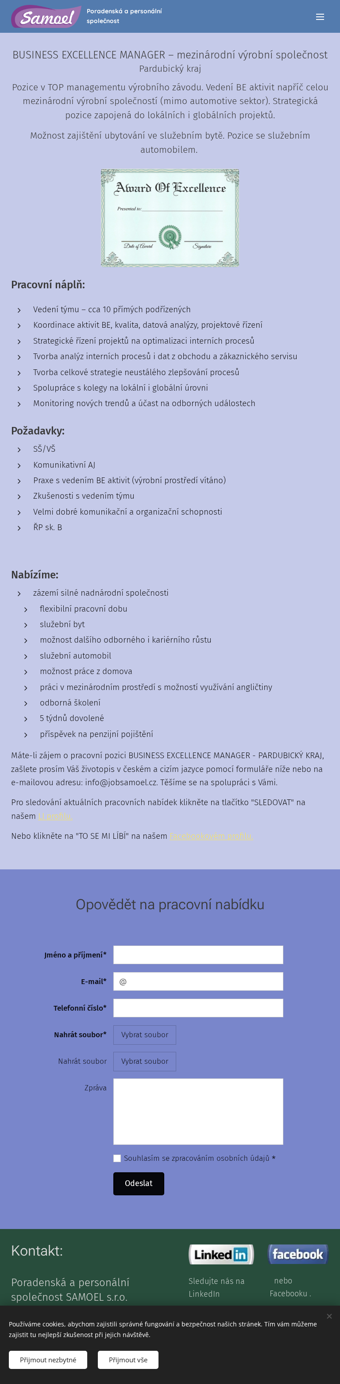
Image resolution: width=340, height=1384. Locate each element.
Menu (320, 16)
